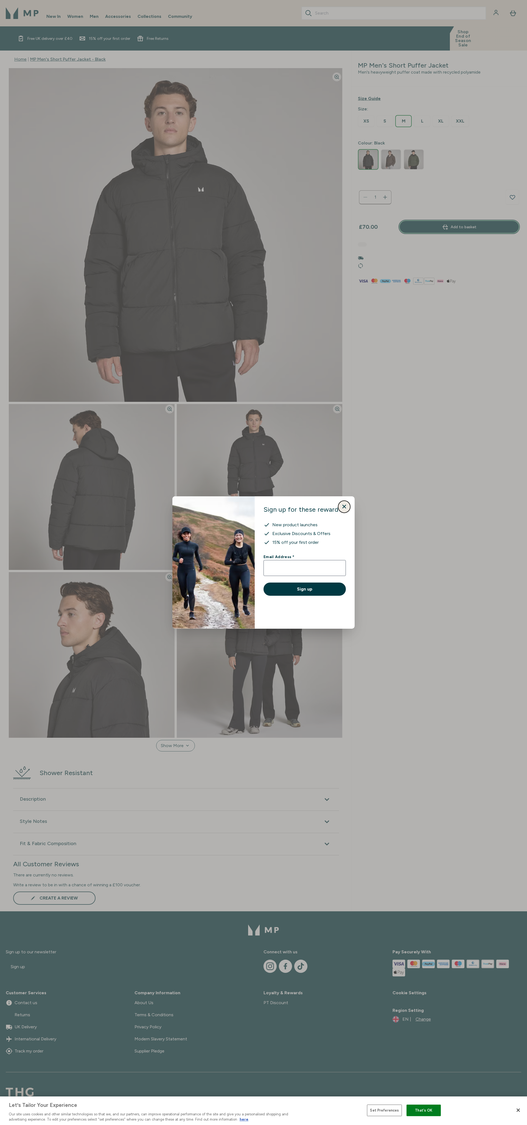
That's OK (423, 1110)
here (244, 1119)
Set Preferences (384, 1110)
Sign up (304, 589)
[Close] (518, 1110)
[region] (263, 1110)
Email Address (279, 557)
